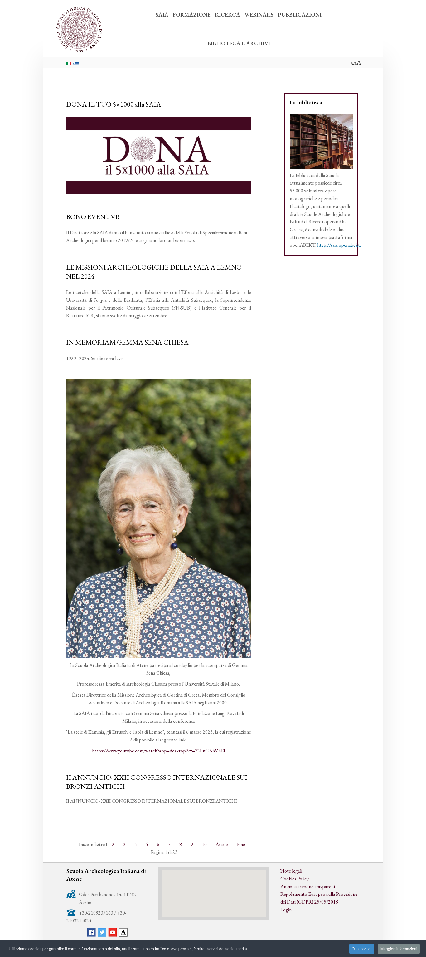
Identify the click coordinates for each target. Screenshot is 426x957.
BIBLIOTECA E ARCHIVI (238, 43)
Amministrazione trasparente (309, 886)
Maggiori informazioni (398, 948)
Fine (241, 844)
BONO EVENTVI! (92, 216)
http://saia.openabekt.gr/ (342, 245)
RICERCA (227, 14)
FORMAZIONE (192, 14)
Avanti (221, 844)
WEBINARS (259, 14)
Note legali (291, 871)
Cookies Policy (294, 878)
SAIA (162, 14)
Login (286, 909)
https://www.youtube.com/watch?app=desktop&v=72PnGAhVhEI (158, 750)
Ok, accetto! (361, 948)
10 (204, 844)
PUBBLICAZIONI (300, 14)
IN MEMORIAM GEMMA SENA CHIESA (127, 342)
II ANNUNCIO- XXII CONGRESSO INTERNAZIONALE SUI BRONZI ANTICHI (156, 781)
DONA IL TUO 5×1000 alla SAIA (113, 104)
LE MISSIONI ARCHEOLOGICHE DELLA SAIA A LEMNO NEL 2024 (154, 271)
